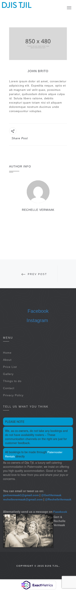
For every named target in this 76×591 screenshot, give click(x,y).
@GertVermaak (51, 495)
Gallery (8, 374)
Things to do (12, 381)
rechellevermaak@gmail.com (23, 499)
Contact (8, 388)
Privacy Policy (13, 395)
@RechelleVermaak (58, 499)
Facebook (38, 311)
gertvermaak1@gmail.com (21, 495)
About (7, 359)
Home (7, 352)
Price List (10, 366)
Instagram (37, 320)
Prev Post (37, 274)
